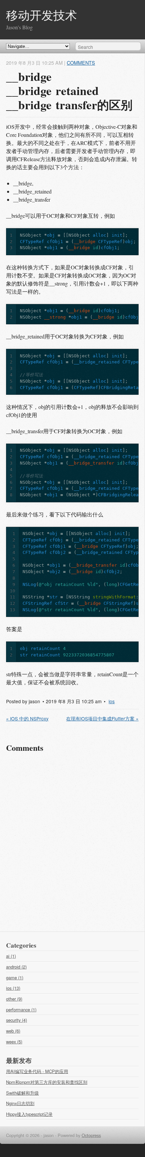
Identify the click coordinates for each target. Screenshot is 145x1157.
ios (112, 701)
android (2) (16, 966)
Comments (81, 62)
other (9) (14, 999)
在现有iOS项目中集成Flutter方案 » (102, 718)
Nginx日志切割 (20, 1103)
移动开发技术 (41, 15)
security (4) (16, 1020)
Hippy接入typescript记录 (29, 1114)
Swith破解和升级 (22, 1093)
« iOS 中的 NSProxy (27, 718)
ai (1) (11, 956)
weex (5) (14, 1041)
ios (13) (13, 988)
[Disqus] (72, 845)
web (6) (13, 1031)
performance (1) (21, 1009)
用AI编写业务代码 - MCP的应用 (37, 1071)
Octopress (91, 1135)
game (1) (14, 977)
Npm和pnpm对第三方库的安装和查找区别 (46, 1082)
